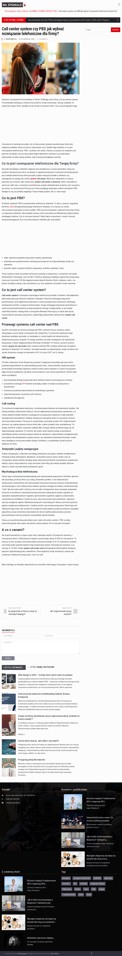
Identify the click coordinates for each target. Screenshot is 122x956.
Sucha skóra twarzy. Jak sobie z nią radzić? (38, 741)
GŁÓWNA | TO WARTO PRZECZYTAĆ (43, 11)
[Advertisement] (41, 126)
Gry (75, 884)
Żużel (89, 895)
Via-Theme (55, 954)
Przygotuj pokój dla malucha (31, 760)
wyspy (101, 889)
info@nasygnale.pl (13, 803)
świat (81, 895)
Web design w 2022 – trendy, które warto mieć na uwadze (45, 675)
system (33, 179)
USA (93, 889)
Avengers (66, 878)
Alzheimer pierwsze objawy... (40, 938)
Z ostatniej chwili (68, 895)
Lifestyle (83, 884)
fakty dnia (108, 878)
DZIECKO (97, 878)
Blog (19, 11)
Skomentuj (43, 39)
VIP (23, 384)
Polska (77, 889)
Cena (12, 207)
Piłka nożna (66, 889)
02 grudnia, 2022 (27, 39)
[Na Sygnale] (14, 5)
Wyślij (8, 658)
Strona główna (10, 11)
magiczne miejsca (97, 884)
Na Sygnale (22, 954)
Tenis (86, 889)
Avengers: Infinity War (82, 878)
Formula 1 (66, 884)
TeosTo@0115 (11, 39)
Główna (25, 11)
